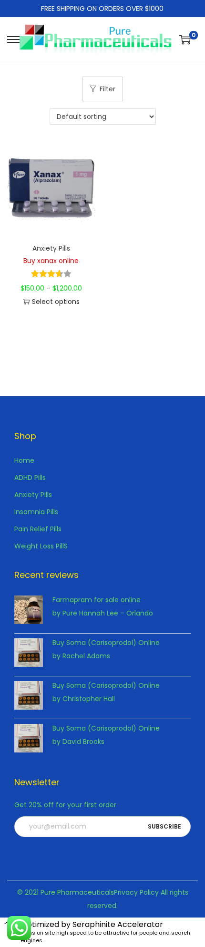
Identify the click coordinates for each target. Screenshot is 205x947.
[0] (185, 39)
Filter (107, 89)
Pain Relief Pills (38, 529)
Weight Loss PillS (41, 546)
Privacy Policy (136, 892)
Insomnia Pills (36, 512)
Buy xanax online (51, 260)
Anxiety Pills (51, 248)
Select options (56, 301)
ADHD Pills (30, 477)
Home (24, 460)
